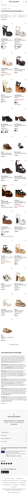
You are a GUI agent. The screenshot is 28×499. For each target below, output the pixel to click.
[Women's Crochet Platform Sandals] (7, 326)
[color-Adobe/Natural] (17, 264)
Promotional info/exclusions (11, 455)
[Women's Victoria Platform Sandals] (7, 247)
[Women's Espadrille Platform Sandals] (20, 300)
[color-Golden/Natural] (15, 264)
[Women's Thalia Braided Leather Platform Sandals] (20, 167)
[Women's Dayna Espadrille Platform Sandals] (20, 247)
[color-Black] (2, 47)
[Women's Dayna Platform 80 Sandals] (20, 30)
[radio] (2, 47)
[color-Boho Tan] (7, 132)
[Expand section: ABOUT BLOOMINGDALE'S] (14, 438)
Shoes (4, 8)
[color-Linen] (3, 132)
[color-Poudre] (20, 47)
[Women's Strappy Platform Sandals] (20, 275)
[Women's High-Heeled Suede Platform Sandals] (7, 143)
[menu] (2, 1)
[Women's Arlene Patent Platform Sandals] (7, 86)
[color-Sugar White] (3, 101)
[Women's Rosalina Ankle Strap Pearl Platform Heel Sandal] (7, 300)
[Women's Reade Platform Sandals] (7, 30)
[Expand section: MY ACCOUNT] (14, 435)
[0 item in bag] (26, 1)
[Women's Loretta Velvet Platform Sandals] (7, 191)
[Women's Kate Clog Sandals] (20, 86)
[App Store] (5, 472)
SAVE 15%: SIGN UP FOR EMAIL (14, 416)
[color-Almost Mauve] (3, 234)
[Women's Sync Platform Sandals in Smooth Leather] (7, 275)
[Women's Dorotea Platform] (20, 143)
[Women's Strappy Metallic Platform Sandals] (20, 218)
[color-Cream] (17, 102)
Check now (19, 455)
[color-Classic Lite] (15, 130)
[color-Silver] (5, 47)
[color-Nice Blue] (19, 47)
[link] (7, 43)
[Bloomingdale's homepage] (2, 8)
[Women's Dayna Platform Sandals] (7, 59)
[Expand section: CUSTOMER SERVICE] (14, 432)
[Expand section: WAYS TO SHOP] (14, 441)
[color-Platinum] (2, 101)
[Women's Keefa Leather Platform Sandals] (20, 59)
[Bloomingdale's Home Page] (14, 1)
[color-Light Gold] (3, 47)
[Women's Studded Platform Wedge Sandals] (20, 191)
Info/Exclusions (14, 424)
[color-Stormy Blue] (2, 234)
